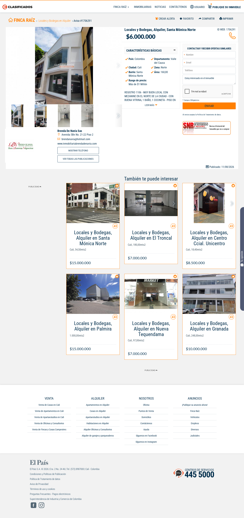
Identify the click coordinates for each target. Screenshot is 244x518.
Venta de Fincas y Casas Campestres (49, 429)
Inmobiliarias (142, 6)
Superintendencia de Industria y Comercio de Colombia (55, 499)
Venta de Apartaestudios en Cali (49, 417)
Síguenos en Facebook (146, 435)
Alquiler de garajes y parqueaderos (98, 435)
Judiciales (195, 435)
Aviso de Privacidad (39, 484)
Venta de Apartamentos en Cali (49, 411)
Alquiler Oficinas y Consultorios (98, 429)
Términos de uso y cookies (42, 489)
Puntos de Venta (146, 411)
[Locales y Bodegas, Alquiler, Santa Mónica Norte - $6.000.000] (64, 65)
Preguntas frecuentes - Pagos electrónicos (50, 494)
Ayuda (146, 429)
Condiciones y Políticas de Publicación (48, 474)
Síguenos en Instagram (146, 441)
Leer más (149, 105)
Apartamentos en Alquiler (97, 405)
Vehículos (194, 417)
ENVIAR (209, 106)
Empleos (195, 423)
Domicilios (146, 417)
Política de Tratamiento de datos (209, 115)
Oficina (146, 405)
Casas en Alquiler (98, 411)
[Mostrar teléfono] (232, 37)
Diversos (195, 429)
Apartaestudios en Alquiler (98, 417)
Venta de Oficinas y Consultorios (49, 423)
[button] (151, 50)
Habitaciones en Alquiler (97, 423)
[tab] (150, 50)
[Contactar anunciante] (115, 227)
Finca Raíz (120, 6)
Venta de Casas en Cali (49, 405)
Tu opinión (242, 256)
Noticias (160, 6)
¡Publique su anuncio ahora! (194, 405)
